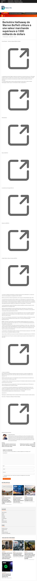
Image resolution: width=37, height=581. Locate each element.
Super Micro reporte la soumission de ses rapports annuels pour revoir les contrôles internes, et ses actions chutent (9, 444)
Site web (4, 472)
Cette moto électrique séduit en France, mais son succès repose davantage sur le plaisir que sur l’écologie (29, 555)
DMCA (20, 0)
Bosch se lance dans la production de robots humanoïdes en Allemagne (18, 554)
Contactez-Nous (16, 0)
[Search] (35, 16)
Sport (3, 519)
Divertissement (4, 572)
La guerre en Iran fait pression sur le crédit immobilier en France (29, 499)
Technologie (3, 551)
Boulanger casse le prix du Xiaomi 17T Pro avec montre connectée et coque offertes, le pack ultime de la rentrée (7, 555)
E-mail (4, 469)
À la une (3, 513)
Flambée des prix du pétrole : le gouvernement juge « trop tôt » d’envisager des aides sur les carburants (27, 444)
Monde (3, 514)
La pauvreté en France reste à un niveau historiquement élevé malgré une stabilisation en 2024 (6, 500)
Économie (3, 19)
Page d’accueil (4, 512)
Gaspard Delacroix (9, 504)
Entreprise (25, 551)
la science (3, 517)
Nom (4, 465)
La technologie (4, 518)
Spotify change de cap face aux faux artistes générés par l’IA (6, 575)
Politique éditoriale (5, 532)
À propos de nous (10, 0)
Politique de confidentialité (6, 533)
